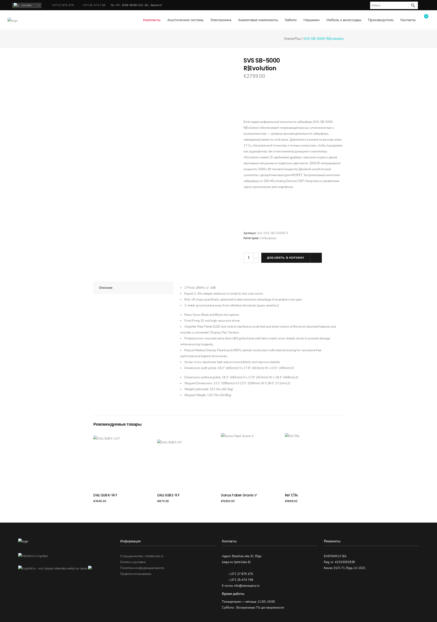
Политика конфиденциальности (142, 568)
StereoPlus (292, 38)
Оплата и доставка (133, 562)
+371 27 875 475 (63, 5)
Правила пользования (135, 574)
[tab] (133, 287)
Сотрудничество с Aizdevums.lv (142, 556)
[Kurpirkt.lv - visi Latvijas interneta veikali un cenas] (52, 568)
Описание (105, 288)
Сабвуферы (268, 238)
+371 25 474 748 (93, 5)
